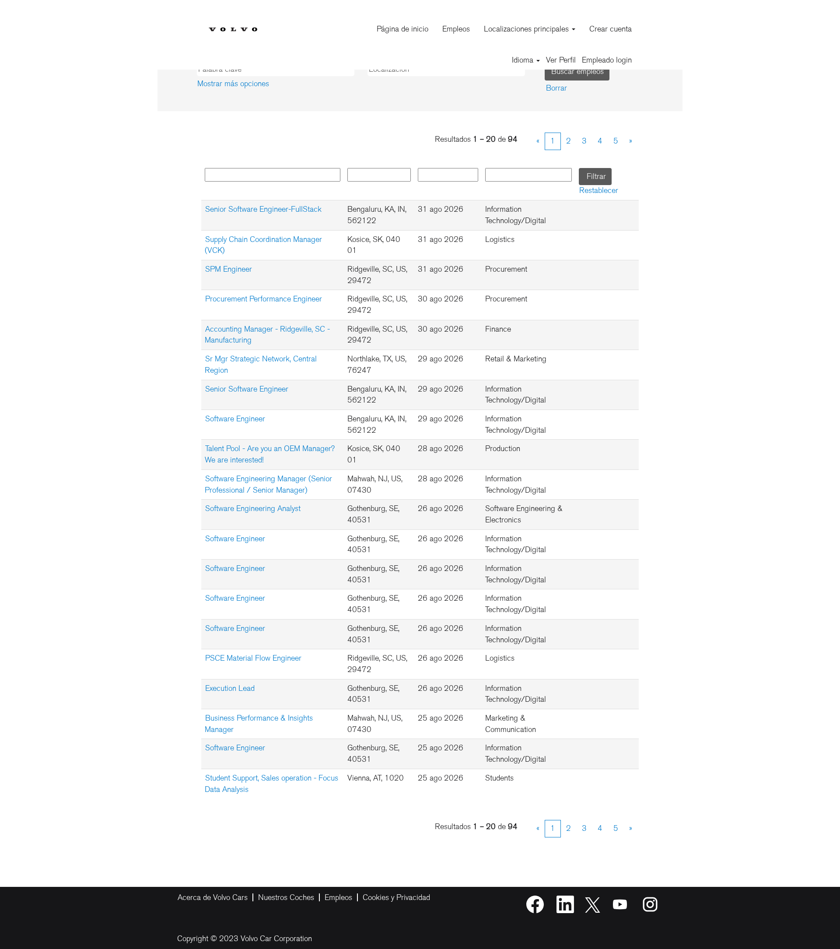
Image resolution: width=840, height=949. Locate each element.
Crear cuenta (610, 29)
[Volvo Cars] (233, 22)
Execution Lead (230, 688)
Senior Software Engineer (246, 389)
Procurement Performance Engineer (263, 299)
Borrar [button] (556, 88)
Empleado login (607, 60)
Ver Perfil (561, 60)
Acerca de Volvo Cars (213, 897)
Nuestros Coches (286, 897)
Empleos (456, 29)
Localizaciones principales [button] (527, 29)
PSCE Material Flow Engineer (253, 658)
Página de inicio (402, 29)
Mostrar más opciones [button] (233, 83)
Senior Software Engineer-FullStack (263, 209)
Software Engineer (235, 419)
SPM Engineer (228, 269)
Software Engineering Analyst (253, 508)
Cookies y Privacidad (396, 897)
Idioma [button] (524, 60)
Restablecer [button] (598, 190)
